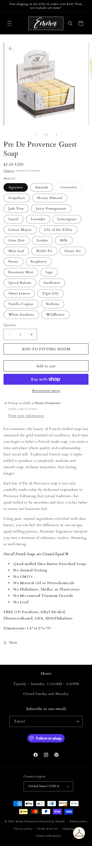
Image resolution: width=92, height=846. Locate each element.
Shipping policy (73, 828)
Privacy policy (23, 828)
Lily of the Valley (58, 229)
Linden (42, 240)
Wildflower (55, 314)
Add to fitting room (46, 349)
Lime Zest (16, 240)
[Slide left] (35, 134)
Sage (49, 272)
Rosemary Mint (20, 272)
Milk (64, 240)
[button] (9, 23)
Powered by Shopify (52, 821)
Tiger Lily (50, 293)
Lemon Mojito (20, 229)
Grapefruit (16, 198)
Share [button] (13, 642)
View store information (26, 415)
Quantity (10, 325)
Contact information (48, 836)
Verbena (52, 304)
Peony (13, 261)
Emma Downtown (27, 821)
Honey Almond (49, 198)
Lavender (38, 219)
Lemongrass (66, 219)
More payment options (46, 390)
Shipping (9, 170)
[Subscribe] (77, 721)
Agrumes (15, 187)
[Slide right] (56, 134)
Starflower (52, 283)
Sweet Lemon (19, 293)
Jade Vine (16, 208)
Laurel (13, 219)
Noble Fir (44, 251)
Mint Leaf (16, 251)
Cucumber (71, 188)
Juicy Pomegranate (51, 208)
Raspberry (39, 261)
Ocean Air (72, 251)
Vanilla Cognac (21, 304)
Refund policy (78, 821)
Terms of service (47, 828)
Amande (41, 187)
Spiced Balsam (19, 283)
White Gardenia (21, 314)
